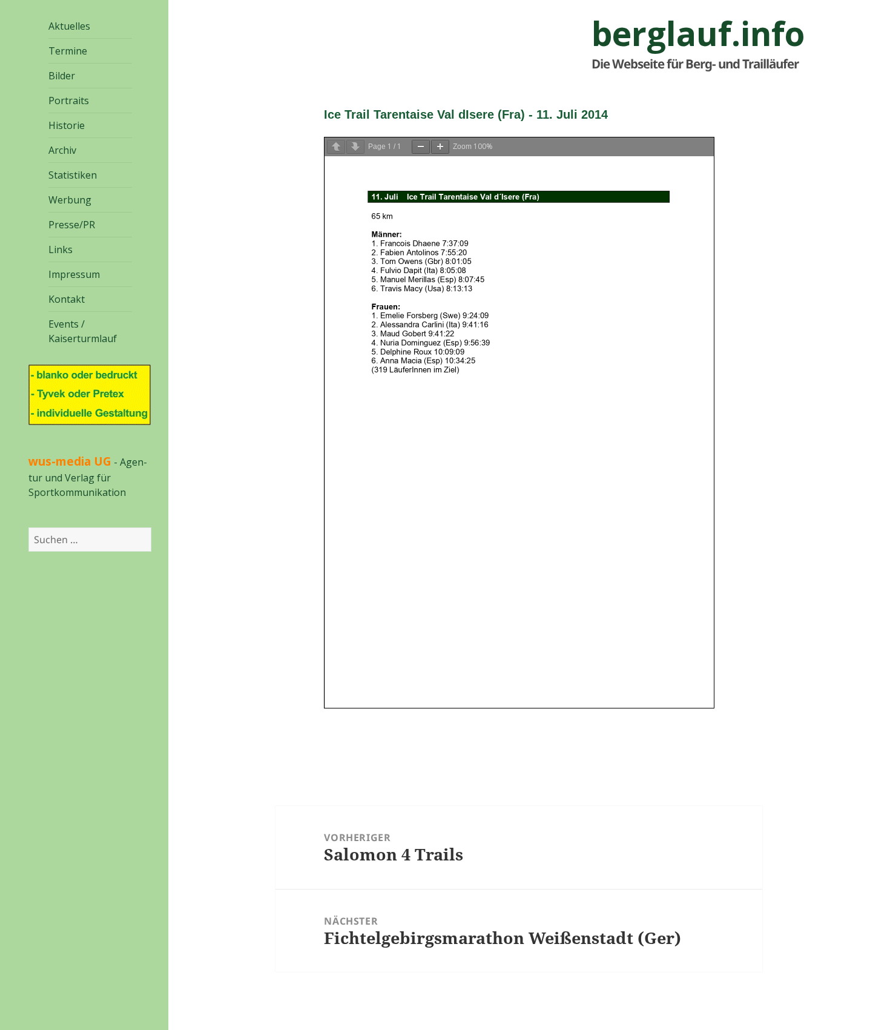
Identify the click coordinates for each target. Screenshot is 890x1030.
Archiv (62, 150)
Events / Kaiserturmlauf (82, 331)
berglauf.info (698, 33)
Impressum (74, 274)
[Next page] (355, 147)
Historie (66, 125)
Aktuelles (69, 26)
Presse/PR (71, 224)
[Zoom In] (440, 147)
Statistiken (72, 175)
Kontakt (66, 299)
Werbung (69, 199)
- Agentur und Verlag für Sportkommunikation (87, 477)
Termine (67, 51)
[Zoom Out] (421, 147)
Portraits (68, 100)
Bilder (61, 75)
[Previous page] (336, 147)
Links (60, 249)
